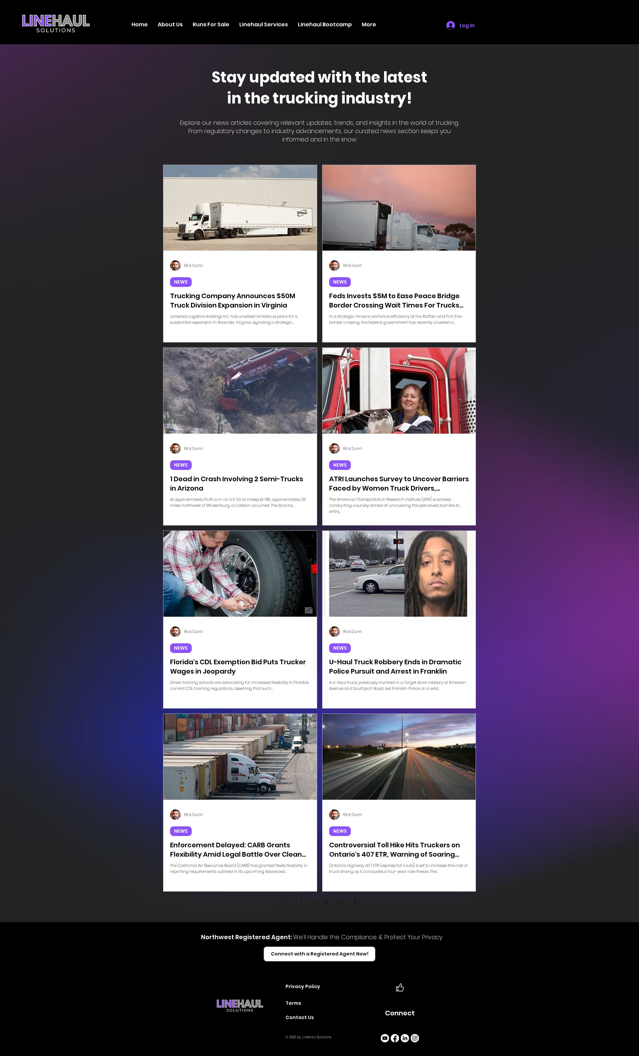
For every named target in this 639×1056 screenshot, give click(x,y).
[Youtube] (385, 1038)
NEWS (181, 282)
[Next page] (354, 903)
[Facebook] (395, 1038)
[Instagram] (415, 1038)
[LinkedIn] (405, 1038)
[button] (263, 24)
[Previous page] (285, 903)
